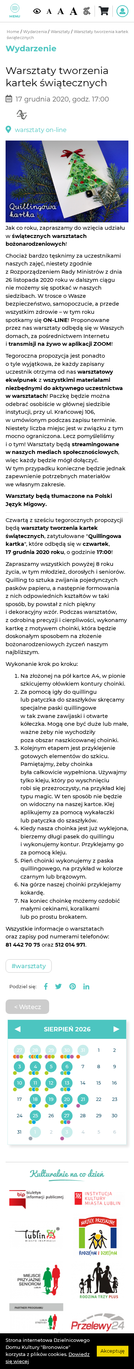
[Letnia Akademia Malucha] (20, 1067)
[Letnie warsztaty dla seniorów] (51, 1067)
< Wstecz (27, 1007)
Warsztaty (61, 31)
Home (13, 31)
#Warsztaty (29, 966)
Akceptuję (112, 1351)
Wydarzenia (35, 31)
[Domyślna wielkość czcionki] (49, 10)
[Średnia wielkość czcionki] (60, 11)
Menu (14, 16)
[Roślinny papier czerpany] (67, 1132)
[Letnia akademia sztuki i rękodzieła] (83, 1051)
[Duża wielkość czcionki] (73, 11)
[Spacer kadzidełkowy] (83, 1100)
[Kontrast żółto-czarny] (37, 11)
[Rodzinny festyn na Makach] (36, 1132)
